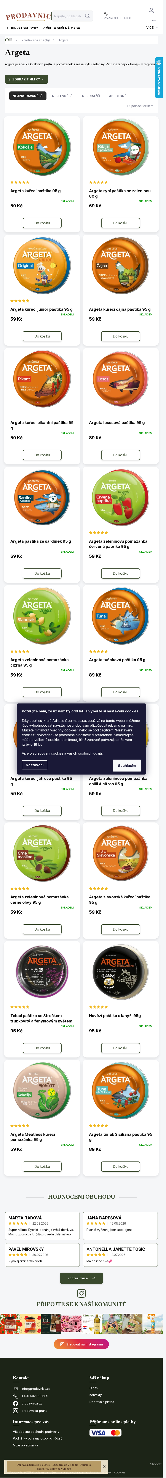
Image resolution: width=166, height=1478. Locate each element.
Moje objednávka (25, 1445)
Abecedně (117, 96)
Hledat (88, 16)
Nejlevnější (62, 96)
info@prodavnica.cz (36, 1388)
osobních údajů (90, 753)
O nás (93, 1388)
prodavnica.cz (32, 1403)
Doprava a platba (101, 1402)
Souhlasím (127, 765)
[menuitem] (22, 28)
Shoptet (155, 1464)
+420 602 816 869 (35, 1396)
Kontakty (95, 1395)
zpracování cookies (48, 753)
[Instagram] (81, 1293)
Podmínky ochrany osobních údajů (37, 1438)
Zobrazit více (77, 1278)
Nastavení (34, 765)
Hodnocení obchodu (81, 1197)
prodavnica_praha (34, 1410)
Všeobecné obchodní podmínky (36, 1431)
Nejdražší (91, 96)
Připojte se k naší (81, 1305)
